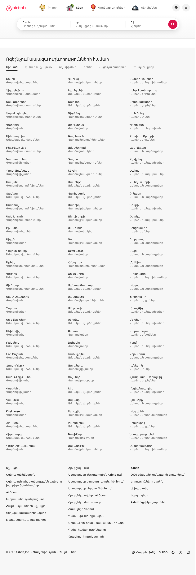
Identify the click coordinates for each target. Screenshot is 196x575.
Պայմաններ (68, 552)
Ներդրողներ (139, 495)
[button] (98, 24)
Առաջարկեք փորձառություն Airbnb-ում (95, 481)
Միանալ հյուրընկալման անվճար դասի (96, 523)
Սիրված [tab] (12, 67)
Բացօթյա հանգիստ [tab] (113, 67)
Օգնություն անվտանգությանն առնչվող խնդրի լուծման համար (34, 483)
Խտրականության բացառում (26, 499)
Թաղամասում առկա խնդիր (26, 519)
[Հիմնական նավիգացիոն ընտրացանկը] (186, 7)
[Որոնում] (172, 24)
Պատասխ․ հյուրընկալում (86, 516)
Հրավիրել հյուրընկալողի (86, 536)
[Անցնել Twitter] (180, 552)
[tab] (48, 7)
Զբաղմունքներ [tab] (143, 67)
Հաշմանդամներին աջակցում (27, 506)
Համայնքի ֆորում (81, 509)
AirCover (11, 492)
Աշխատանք (139, 488)
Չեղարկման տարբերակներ (26, 513)
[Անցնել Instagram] (188, 552)
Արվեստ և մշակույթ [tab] (38, 67)
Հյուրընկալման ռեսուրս (85, 502)
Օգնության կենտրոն (20, 474)
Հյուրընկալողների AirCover (87, 495)
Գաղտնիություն (44, 552)
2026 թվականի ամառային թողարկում (158, 474)
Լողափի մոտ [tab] (67, 67)
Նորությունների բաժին (147, 481)
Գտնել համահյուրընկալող (87, 529)
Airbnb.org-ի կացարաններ (149, 502)
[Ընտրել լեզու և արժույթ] (176, 7)
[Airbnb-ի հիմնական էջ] (16, 7)
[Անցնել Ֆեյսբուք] (173, 552)
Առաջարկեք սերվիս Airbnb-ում (89, 488)
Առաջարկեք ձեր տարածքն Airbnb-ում (95, 474)
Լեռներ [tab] (87, 67)
